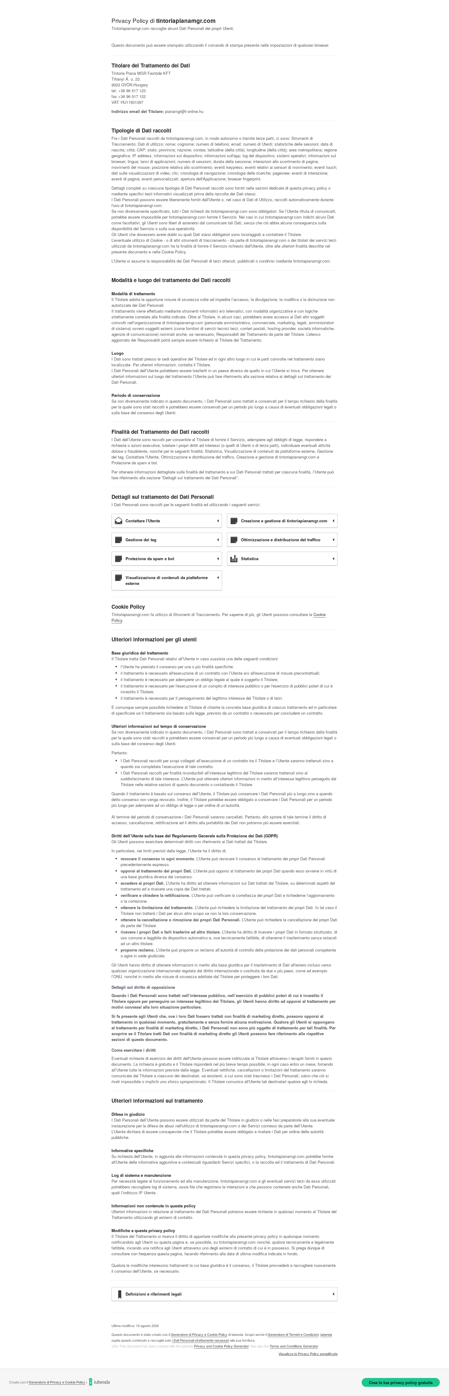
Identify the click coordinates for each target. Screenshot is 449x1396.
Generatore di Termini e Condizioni (293, 1334)
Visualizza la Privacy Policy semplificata (308, 1354)
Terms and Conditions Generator (294, 1345)
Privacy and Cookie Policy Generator (221, 1345)
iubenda (326, 1334)
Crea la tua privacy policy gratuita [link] (401, 1382)
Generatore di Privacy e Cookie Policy (199, 1334)
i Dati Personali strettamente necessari (200, 1340)
